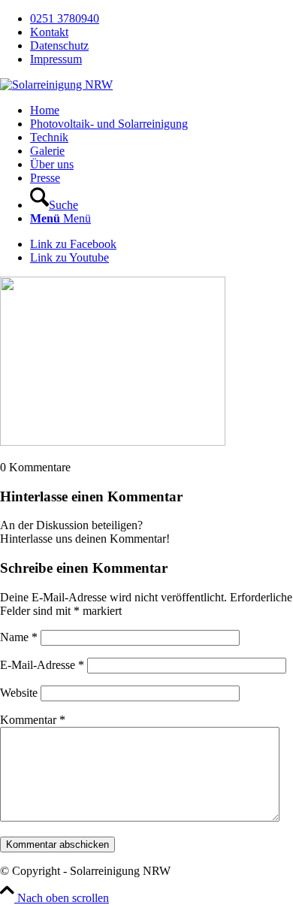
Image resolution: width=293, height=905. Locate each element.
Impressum (56, 59)
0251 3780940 (64, 18)
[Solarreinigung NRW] (56, 84)
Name (19, 637)
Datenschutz (59, 45)
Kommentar (32, 719)
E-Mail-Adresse (42, 664)
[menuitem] (161, 19)
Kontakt (49, 32)
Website (19, 692)
